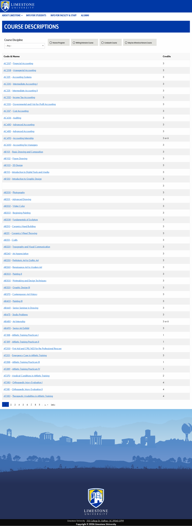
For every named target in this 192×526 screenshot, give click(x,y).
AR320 (7, 287)
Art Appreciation (20, 253)
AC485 (7, 131)
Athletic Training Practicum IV (26, 369)
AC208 (7, 70)
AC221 (7, 77)
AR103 (7, 165)
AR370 (7, 294)
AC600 (7, 145)
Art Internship (19, 321)
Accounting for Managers (25, 145)
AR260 (7, 267)
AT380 (7, 382)
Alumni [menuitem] (85, 15)
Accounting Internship (23, 138)
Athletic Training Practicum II (25, 341)
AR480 (7, 321)
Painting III (17, 301)
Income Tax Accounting (24, 97)
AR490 (7, 328)
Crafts (14, 240)
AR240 (7, 253)
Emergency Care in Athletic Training (29, 355)
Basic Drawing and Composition (27, 151)
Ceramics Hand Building (24, 226)
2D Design (18, 165)
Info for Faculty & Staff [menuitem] (63, 15)
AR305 (7, 280)
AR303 (7, 274)
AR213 (7, 240)
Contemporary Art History (24, 294)
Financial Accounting (23, 63)
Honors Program (59, 43)
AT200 (7, 348)
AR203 (7, 212)
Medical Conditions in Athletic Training (30, 375)
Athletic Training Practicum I (25, 335)
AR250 (7, 260)
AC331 (7, 90)
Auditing (17, 117)
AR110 (7, 172)
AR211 (7, 233)
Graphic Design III (21, 287)
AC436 (7, 117)
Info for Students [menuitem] (36, 15)
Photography (19, 192)
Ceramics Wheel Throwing (24, 233)
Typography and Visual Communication (31, 246)
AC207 (7, 63)
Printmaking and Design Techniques (29, 280)
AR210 (7, 226)
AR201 (7, 199)
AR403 (7, 301)
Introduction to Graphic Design (27, 178)
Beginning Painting (22, 212)
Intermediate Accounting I (25, 84)
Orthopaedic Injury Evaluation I (27, 382)
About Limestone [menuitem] (11, 15)
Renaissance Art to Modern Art (27, 267)
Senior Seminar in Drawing (25, 307)
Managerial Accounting (24, 70)
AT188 (7, 335)
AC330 (7, 84)
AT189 (7, 341)
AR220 (7, 246)
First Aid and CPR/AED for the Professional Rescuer (37, 348)
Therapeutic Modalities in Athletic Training (32, 396)
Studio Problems (20, 314)
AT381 (7, 389)
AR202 (7, 206)
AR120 (7, 178)
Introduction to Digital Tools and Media (30, 172)
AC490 (7, 138)
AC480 (7, 124)
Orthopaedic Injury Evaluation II (27, 389)
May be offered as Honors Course (140, 43)
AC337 (7, 111)
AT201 (7, 355)
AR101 (7, 151)
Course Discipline (13, 40)
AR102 (7, 158)
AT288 (7, 362)
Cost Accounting (21, 111)
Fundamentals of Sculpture (25, 219)
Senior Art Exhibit (21, 328)
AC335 (7, 104)
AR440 (7, 307)
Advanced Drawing (21, 199)
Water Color (19, 206)
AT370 (7, 375)
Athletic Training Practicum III (26, 362)
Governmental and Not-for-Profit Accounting (34, 104)
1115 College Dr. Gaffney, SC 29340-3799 (105, 520)
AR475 (7, 314)
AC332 (7, 97)
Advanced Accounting (23, 124)
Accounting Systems (22, 77)
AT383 (7, 396)
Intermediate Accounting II (25, 90)
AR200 (7, 192)
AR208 (7, 219)
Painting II (17, 274)
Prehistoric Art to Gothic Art (26, 260)
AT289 (7, 369)
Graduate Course (110, 43)
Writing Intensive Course (84, 43)
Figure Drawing (20, 158)
